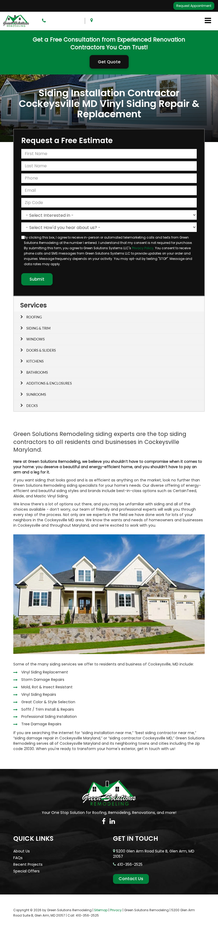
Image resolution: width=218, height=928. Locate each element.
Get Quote (109, 62)
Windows (35, 339)
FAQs (18, 857)
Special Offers (26, 871)
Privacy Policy (142, 248)
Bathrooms (37, 372)
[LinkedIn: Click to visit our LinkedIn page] (112, 821)
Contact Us (131, 879)
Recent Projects (28, 864)
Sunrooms (36, 394)
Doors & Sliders (41, 350)
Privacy (116, 910)
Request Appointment (193, 5)
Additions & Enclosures (49, 383)
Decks (32, 405)
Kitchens (35, 361)
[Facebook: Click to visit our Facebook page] (104, 821)
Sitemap (101, 910)
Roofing (34, 317)
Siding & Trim (38, 328)
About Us (21, 851)
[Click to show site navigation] (208, 21)
